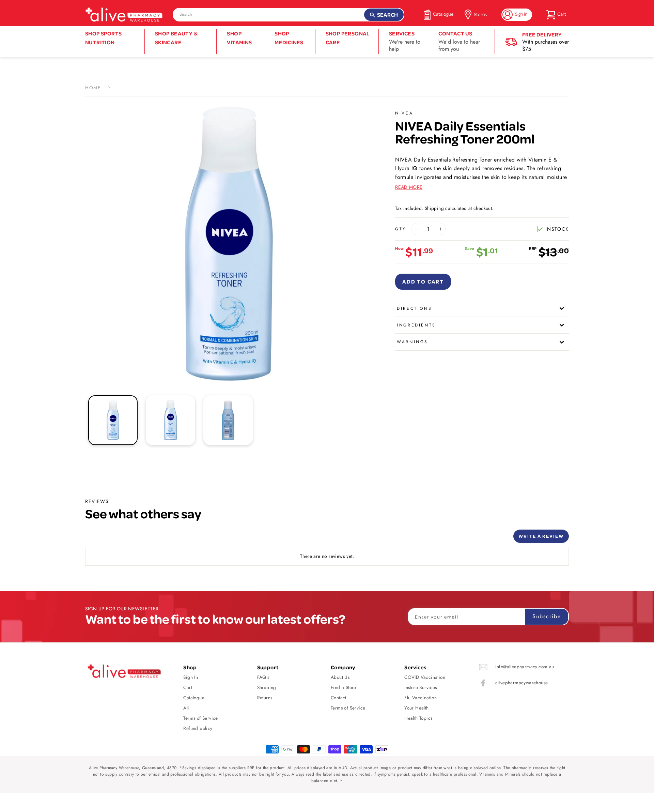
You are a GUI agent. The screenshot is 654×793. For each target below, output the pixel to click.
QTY (400, 229)
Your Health (416, 707)
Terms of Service (200, 718)
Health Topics (418, 718)
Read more (408, 187)
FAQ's (263, 677)
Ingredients (416, 325)
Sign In (190, 677)
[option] (229, 243)
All (186, 707)
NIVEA (404, 113)
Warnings (412, 342)
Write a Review (541, 536)
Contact (338, 697)
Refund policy (197, 728)
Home (93, 87)
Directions (414, 308)
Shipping (434, 208)
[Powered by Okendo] (115, 539)
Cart (187, 687)
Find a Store (343, 687)
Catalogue (193, 697)
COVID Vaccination (424, 677)
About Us (340, 677)
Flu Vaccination (420, 697)
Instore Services (420, 687)
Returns (264, 697)
